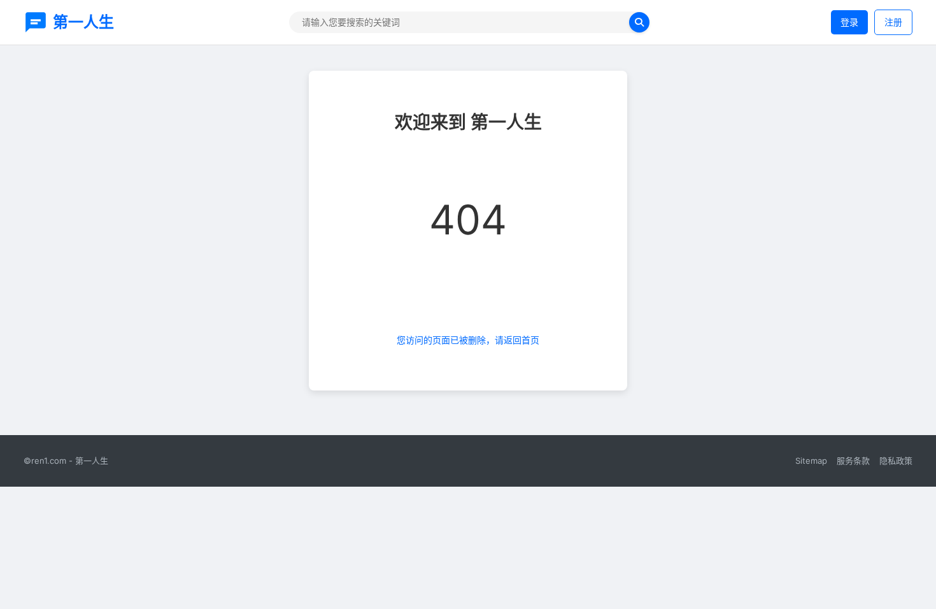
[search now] (639, 22)
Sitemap (811, 460)
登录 (849, 22)
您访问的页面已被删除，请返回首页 (468, 339)
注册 (893, 22)
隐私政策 (895, 460)
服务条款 (853, 460)
